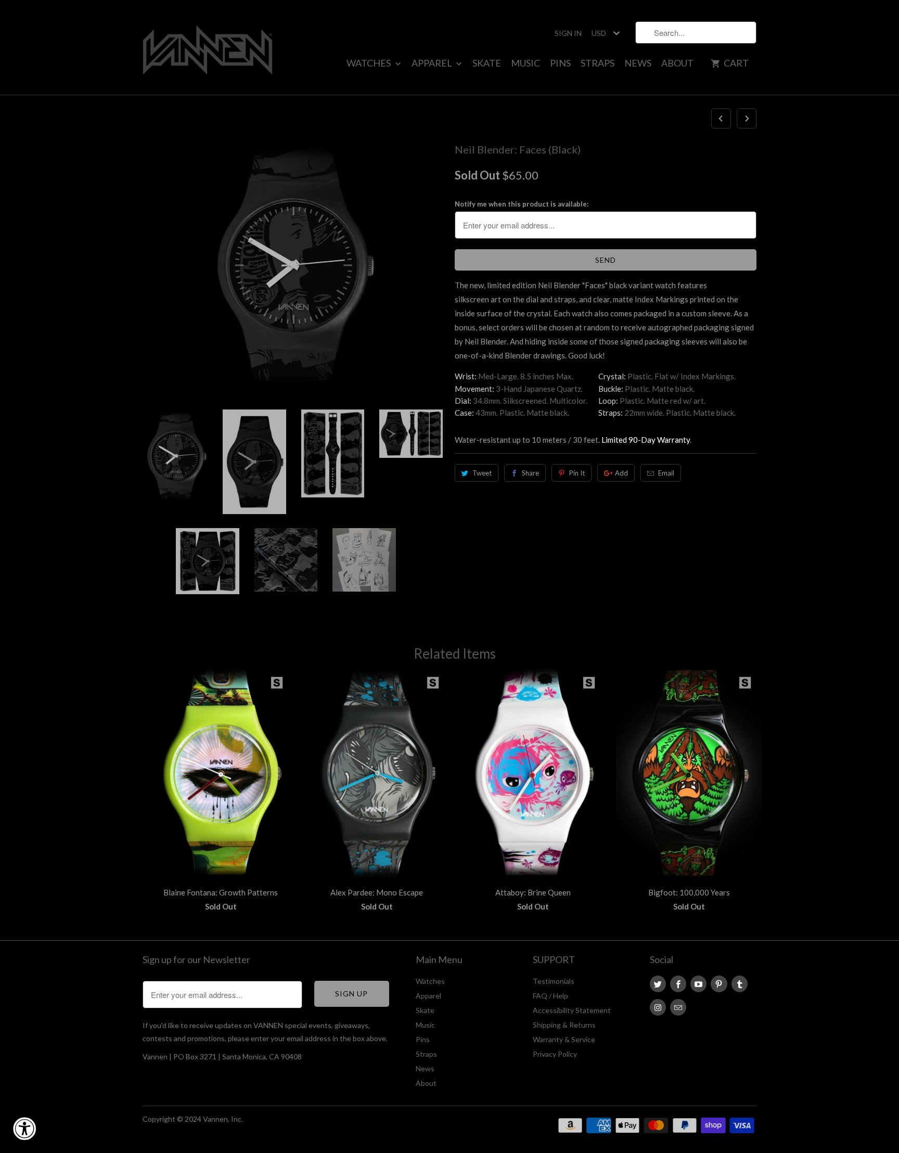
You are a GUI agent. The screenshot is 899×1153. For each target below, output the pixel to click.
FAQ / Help (550, 995)
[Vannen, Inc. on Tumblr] (739, 984)
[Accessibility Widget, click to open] (24, 1128)
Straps (597, 63)
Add (621, 473)
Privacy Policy (555, 1053)
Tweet (482, 473)
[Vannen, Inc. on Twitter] (658, 984)
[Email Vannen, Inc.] (678, 1007)
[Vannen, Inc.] (208, 47)
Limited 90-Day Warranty (645, 439)
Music (525, 63)
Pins (560, 63)
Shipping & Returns (564, 1024)
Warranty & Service (564, 1039)
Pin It (577, 473)
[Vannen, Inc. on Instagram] (658, 1007)
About (677, 63)
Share (530, 473)
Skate (486, 63)
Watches (369, 63)
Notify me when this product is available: (521, 204)
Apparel (433, 63)
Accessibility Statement (572, 1010)
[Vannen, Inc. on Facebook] (678, 984)
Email (666, 473)
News (637, 63)
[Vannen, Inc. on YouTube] (698, 984)
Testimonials (553, 981)
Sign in (568, 33)
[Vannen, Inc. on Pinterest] (719, 984)
